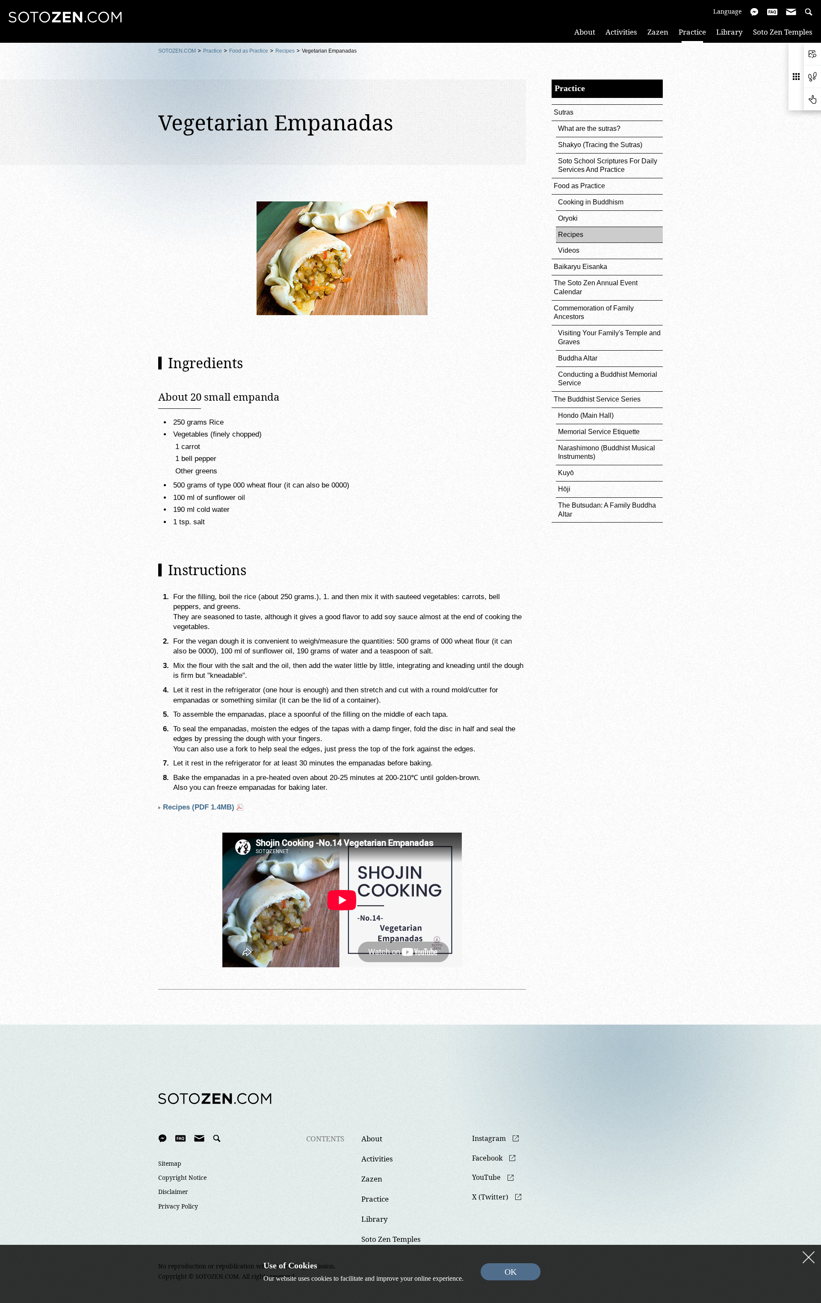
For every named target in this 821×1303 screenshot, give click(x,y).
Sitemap (169, 1163)
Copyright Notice (182, 1178)
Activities (621, 32)
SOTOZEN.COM (177, 51)
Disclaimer (173, 1192)
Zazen (657, 32)
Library (729, 32)
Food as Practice (248, 51)
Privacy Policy (178, 1206)
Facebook (487, 1158)
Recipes (285, 51)
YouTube (486, 1177)
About (584, 32)
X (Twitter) (490, 1197)
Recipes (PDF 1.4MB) (198, 807)
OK (511, 1271)
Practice (692, 32)
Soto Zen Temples (782, 32)
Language (727, 11)
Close (809, 1257)
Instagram (489, 1138)
